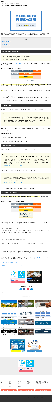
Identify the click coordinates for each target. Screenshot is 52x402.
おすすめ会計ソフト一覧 (8, 390)
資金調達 (19, 386)
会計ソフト (28, 381)
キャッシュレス (29, 382)
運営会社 (13, 397)
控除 (10, 381)
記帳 (1, 382)
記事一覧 (43, 397)
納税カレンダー (45, 381)
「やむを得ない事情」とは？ (6, 44)
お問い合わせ (19, 397)
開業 (1, 381)
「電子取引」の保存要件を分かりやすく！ (10, 262)
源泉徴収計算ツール (39, 381)
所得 (1, 383)
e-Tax (19, 382)
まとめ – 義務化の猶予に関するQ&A (7, 45)
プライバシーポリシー (36, 397)
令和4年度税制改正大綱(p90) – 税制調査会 (12, 123)
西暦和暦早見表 (39, 382)
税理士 (28, 383)
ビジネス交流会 (43, 390)
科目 (1, 386)
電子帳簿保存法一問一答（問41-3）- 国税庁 (12, 165)
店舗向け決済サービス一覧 (26, 390)
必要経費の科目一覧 (45, 382)
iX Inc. (29, 399)
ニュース (2, 292)
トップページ (8, 397)
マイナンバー (20, 383)
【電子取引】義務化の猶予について (7, 41)
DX (4, 3)
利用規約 (29, 397)
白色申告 (10, 383)
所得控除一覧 (38, 383)
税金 (10, 386)
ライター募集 (24, 397)
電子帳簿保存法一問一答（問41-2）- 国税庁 (12, 182)
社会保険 (19, 381)
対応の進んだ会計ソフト (37, 257)
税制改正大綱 (17, 63)
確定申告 (10, 382)
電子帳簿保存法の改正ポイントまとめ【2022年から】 (12, 265)
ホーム (2, 3)
